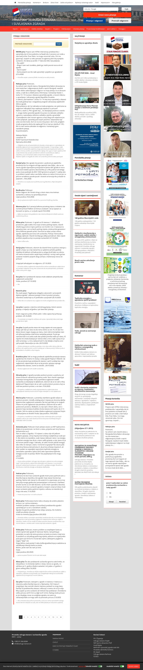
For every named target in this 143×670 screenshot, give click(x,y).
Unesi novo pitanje (107, 15)
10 (53, 617)
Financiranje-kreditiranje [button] (95, 29)
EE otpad (96, 652)
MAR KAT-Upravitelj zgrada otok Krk (106, 647)
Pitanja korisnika (112, 399)
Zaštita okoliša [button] (37, 29)
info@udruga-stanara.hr (22, 644)
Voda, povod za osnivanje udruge (85, 332)
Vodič (97, 3)
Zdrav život (54, 3)
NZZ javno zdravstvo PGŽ (102, 643)
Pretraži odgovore (120, 20)
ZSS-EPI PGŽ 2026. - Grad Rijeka (84, 74)
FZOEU (96, 656)
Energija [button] (121, 29)
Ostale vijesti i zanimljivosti (86, 195)
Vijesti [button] (15, 29)
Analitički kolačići (113, 666)
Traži (59, 44)
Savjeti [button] (47, 29)
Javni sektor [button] (111, 29)
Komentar (36, 3)
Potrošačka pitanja (24, 3)
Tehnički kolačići (91, 666)
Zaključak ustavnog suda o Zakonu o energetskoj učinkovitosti (86, 347)
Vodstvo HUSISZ (58, 638)
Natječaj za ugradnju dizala (86, 43)
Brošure (46, 3)
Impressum (105, 3)
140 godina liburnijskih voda (86, 218)
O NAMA (56, 650)
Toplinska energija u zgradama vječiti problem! (86, 299)
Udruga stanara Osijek (101, 641)
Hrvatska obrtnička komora (103, 650)
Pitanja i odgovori (94, 20)
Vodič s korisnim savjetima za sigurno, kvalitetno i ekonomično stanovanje (86, 389)
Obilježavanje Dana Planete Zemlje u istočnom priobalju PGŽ (86, 108)
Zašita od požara (66, 3)
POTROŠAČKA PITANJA (84, 180)
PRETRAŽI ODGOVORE (23, 44)
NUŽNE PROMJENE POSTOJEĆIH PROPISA (83, 483)
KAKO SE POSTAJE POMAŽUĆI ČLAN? (65, 646)
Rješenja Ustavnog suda (83, 3)
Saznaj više (82, 666)
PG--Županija (98, 638)
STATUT (55, 642)
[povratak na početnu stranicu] (23, 11)
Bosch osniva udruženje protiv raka (85, 261)
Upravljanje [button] (24, 29)
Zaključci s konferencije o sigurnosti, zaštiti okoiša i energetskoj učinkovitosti (85, 235)
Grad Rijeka (97, 645)
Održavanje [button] (66, 29)
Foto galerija (116, 3)
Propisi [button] (55, 29)
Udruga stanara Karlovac (102, 654)
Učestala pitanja (78, 29)
